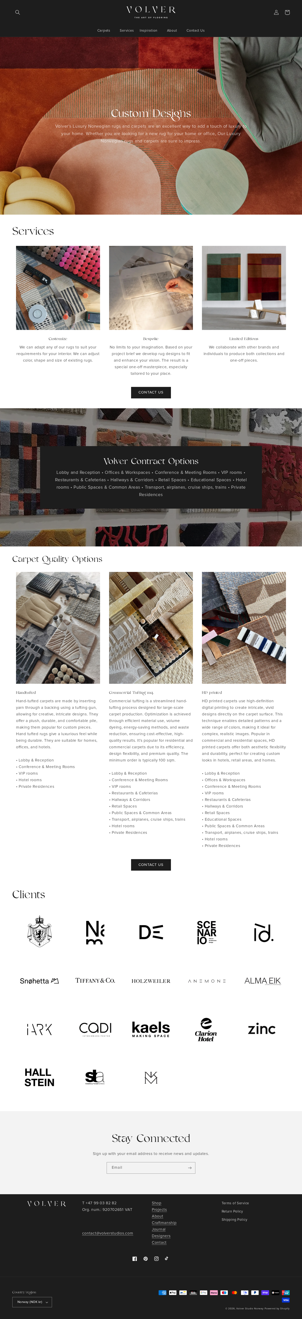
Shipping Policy (234, 1220)
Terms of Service (235, 1203)
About (157, 1216)
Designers (161, 1236)
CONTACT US (151, 392)
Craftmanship (164, 1223)
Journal (159, 1229)
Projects (159, 1210)
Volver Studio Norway (250, 1308)
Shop (156, 1203)
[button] (17, 12)
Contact (159, 1243)
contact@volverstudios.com (107, 1233)
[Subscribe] (189, 1168)
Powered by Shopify (277, 1308)
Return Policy (232, 1211)
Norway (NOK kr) (29, 1302)
